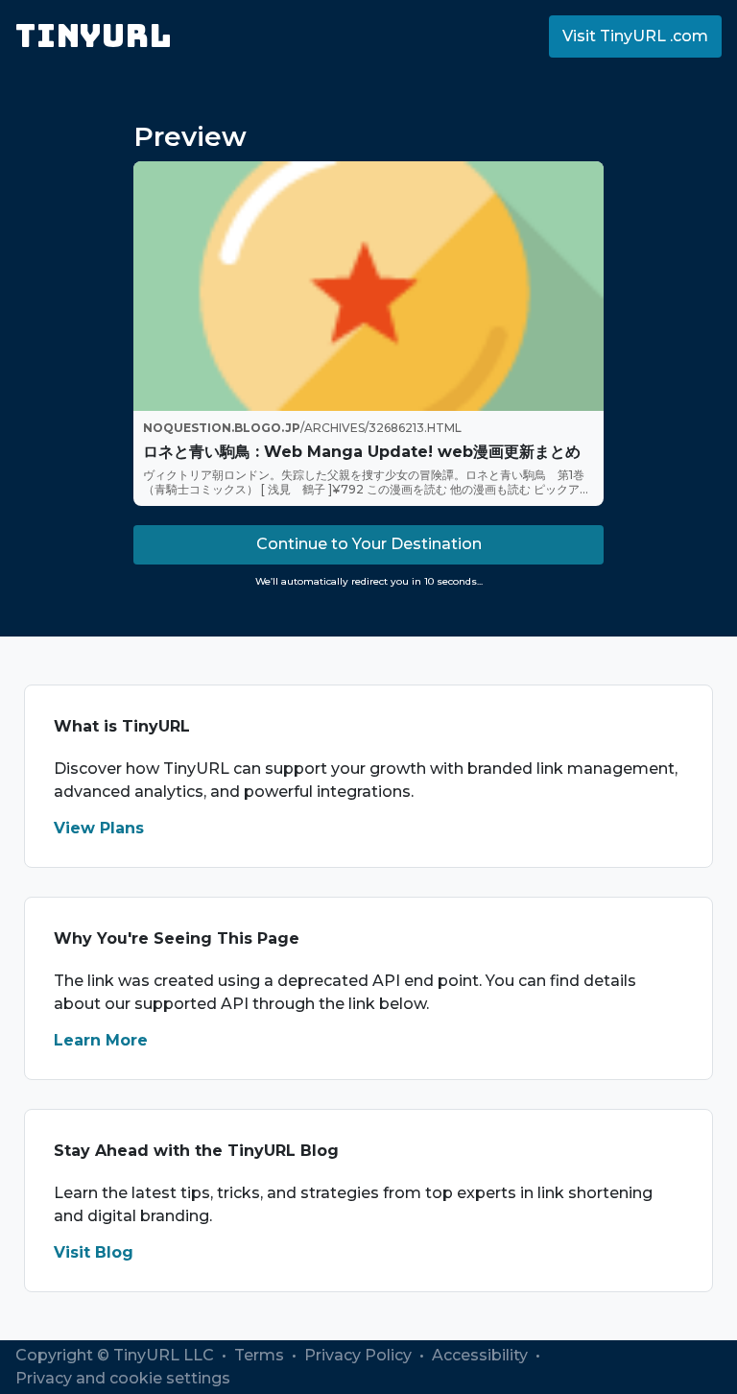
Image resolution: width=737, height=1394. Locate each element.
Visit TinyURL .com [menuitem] (635, 36)
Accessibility (482, 1355)
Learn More (101, 1040)
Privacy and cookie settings (122, 1378)
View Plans (99, 828)
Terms (261, 1355)
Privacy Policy (360, 1355)
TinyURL (93, 36)
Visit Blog (93, 1252)
